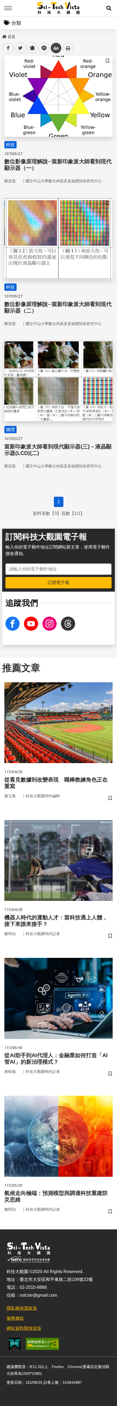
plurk (31, 48)
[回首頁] (58, 8)
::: (3, 35)
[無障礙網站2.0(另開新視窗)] (42, 1344)
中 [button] (56, 48)
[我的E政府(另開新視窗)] (14, 1344)
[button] (109, 8)
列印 (68, 48)
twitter (20, 48)
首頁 (11, 36)
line (42, 48)
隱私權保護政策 (22, 1308)
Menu (8, 8)
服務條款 (15, 1318)
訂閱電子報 (58, 582)
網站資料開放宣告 (24, 1328)
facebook (8, 48)
